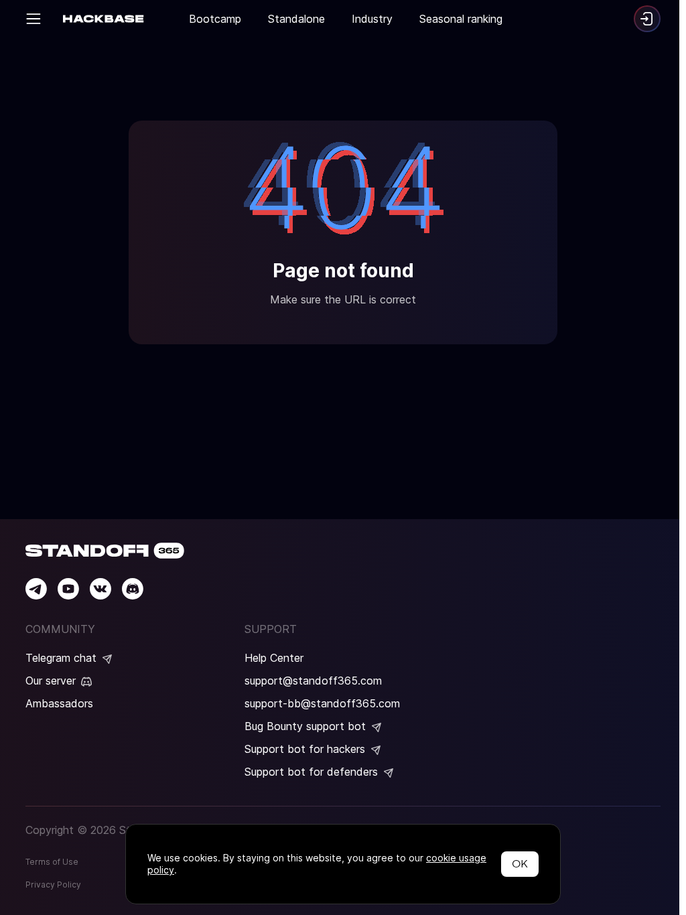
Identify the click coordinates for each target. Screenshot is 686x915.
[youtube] (68, 589)
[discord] (132, 589)
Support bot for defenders (311, 771)
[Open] (33, 19)
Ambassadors (59, 703)
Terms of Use (51, 862)
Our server (50, 680)
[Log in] (647, 18)
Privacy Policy (53, 884)
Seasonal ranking (460, 18)
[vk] (100, 589)
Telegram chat (60, 657)
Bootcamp (215, 18)
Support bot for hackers (305, 749)
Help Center (274, 657)
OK (520, 863)
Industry (372, 18)
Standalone (296, 18)
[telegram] (36, 589)
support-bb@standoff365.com (322, 703)
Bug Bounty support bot (305, 726)
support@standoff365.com (313, 680)
